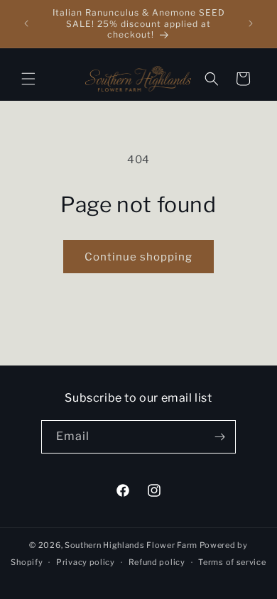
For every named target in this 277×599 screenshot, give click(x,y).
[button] (28, 78)
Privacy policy (85, 562)
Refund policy (157, 562)
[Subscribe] (219, 437)
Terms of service (232, 562)
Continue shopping (138, 257)
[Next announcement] (250, 23)
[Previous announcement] (26, 23)
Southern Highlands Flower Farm (131, 545)
